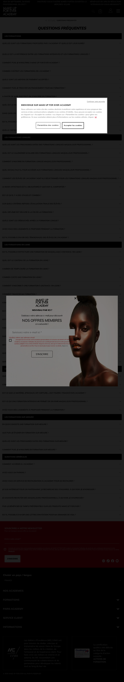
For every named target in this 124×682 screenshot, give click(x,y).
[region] (62, 116)
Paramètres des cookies (48, 125)
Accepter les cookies (73, 125)
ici (96, 117)
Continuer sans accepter (96, 101)
